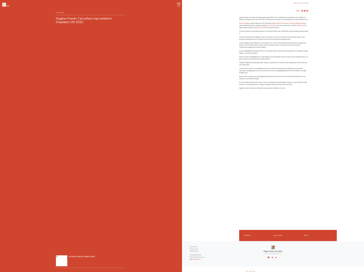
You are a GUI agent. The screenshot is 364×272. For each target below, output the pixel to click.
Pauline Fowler (280, 23)
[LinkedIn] (276, 257)
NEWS (299, 3)
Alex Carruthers (290, 23)
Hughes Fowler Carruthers (5, 5)
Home (295, 3)
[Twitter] (272, 257)
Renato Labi (301, 25)
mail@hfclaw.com (197, 259)
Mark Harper (302, 23)
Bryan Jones (260, 27)
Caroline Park (272, 25)
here (283, 88)
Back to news (278, 235)
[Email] (269, 257)
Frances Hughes (244, 23)
